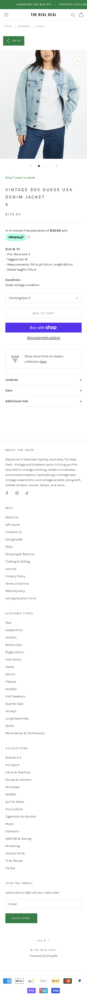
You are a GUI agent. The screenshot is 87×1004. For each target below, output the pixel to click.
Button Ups (13, 645)
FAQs (9, 547)
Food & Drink (15, 853)
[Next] (56, 166)
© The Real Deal (43, 950)
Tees (8, 623)
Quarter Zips (14, 704)
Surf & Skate (14, 802)
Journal (10, 569)
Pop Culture (14, 809)
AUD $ (41, 940)
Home (8, 26)
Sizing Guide (13, 539)
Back (17, 40)
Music (9, 824)
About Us (12, 517)
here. (43, 362)
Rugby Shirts (14, 652)
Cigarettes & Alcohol (20, 816)
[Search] (73, 15)
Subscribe (21, 918)
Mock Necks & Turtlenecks (25, 733)
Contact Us (13, 532)
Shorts (10, 674)
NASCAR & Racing (18, 839)
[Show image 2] (44, 166)
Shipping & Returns (19, 554)
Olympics (12, 831)
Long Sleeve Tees (17, 718)
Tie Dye (10, 868)
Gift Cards (12, 525)
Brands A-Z (13, 757)
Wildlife (10, 794)
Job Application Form (20, 598)
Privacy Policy (15, 576)
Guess (40, 26)
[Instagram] (17, 492)
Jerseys (10, 711)
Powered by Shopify (43, 956)
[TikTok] (27, 492)
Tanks (9, 726)
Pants (9, 667)
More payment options (43, 337)
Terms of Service (17, 584)
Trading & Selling (17, 561)
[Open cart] (81, 15)
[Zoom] (77, 61)
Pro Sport (12, 765)
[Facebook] (6, 492)
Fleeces (10, 682)
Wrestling (12, 846)
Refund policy (15, 591)
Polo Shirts (13, 659)
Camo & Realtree (17, 772)
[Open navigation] (6, 14)
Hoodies (11, 689)
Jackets (11, 637)
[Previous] (30, 166)
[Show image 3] (48, 166)
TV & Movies (14, 861)
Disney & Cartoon (18, 780)
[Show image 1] (39, 166)
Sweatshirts (14, 630)
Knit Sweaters (15, 696)
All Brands (24, 26)
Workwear (12, 787)
